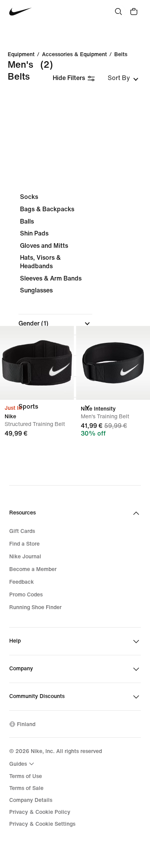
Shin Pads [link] (34, 233)
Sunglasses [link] (36, 290)
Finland (26, 724)
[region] (75, 308)
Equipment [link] (21, 54)
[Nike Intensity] (113, 363)
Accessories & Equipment (74, 54)
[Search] (118, 11)
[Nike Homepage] (20, 11)
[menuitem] (22, 763)
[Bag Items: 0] (134, 11)
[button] (55, 323)
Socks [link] (29, 197)
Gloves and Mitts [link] (44, 245)
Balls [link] (27, 221)
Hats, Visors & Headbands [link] (40, 261)
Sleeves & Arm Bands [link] (51, 278)
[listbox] (123, 78)
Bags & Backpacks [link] (47, 209)
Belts (120, 54)
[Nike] (37, 363)
